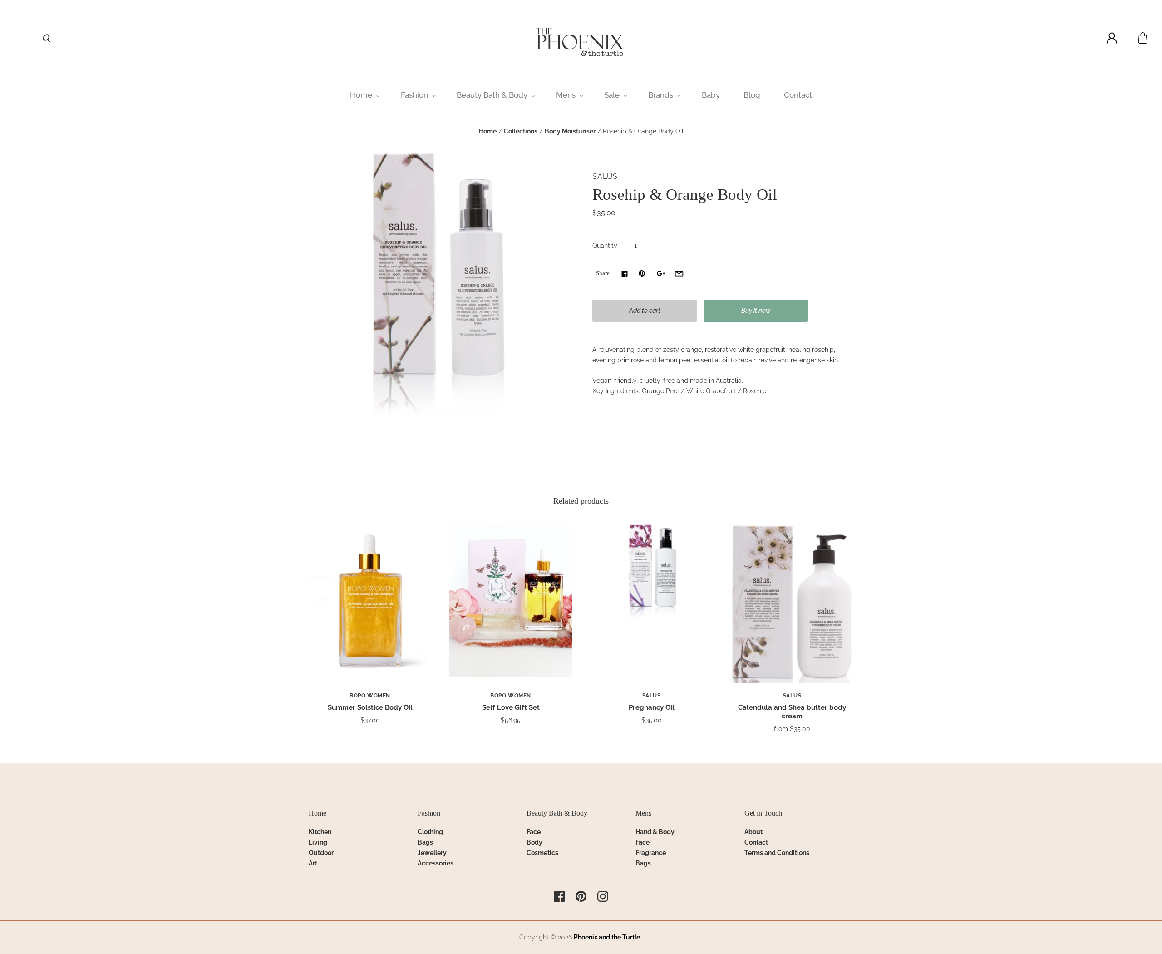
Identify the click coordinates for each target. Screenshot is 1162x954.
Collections (520, 131)
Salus (605, 176)
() (1142, 38)
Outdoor (321, 852)
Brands (660, 94)
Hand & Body (655, 831)
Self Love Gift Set (511, 707)
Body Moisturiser (570, 131)
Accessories (435, 863)
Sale (612, 94)
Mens (566, 94)
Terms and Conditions (776, 852)
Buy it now (756, 310)
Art (313, 863)
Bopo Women (370, 695)
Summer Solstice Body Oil (370, 707)
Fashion (414, 94)
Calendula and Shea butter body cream (792, 711)
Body (534, 842)
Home (361, 94)
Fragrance (650, 852)
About (753, 831)
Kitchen (320, 831)
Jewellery (432, 852)
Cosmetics (542, 852)
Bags (425, 842)
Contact (798, 94)
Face (534, 831)
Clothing (430, 831)
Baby (711, 94)
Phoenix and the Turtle (607, 937)
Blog (751, 94)
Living (318, 842)
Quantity (604, 245)
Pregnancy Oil (652, 707)
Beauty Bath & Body (492, 94)
